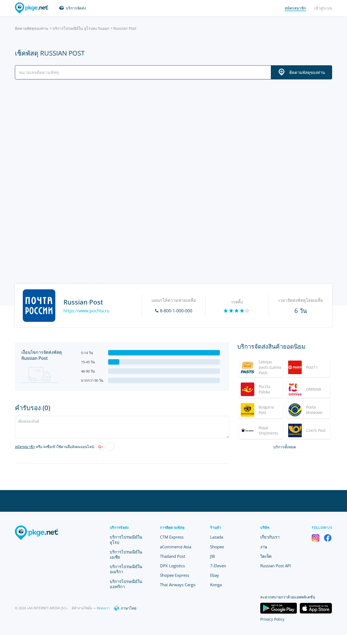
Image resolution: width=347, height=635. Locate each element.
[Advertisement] (173, 131)
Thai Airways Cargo (177, 584)
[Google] (101, 447)
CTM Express (172, 537)
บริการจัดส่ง (76, 8)
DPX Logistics (172, 565)
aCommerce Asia (175, 546)
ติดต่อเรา (103, 608)
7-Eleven (218, 565)
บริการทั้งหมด (284, 447)
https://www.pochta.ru (86, 310)
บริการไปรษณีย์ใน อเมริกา (126, 569)
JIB (212, 556)
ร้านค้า (215, 527)
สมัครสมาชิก (25, 446)
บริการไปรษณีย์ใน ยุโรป (126, 539)
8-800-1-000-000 (176, 310)
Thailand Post (172, 556)
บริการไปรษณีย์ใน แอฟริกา (126, 584)
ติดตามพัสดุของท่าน (31, 28)
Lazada (216, 537)
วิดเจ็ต (266, 556)
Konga (216, 584)
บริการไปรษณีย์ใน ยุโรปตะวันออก (81, 28)
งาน (263, 546)
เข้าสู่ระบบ (323, 8)
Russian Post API (275, 565)
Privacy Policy (272, 619)
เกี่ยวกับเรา (269, 537)
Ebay (214, 575)
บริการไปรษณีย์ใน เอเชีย (126, 554)
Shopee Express (174, 575)
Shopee (217, 546)
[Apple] (111, 447)
